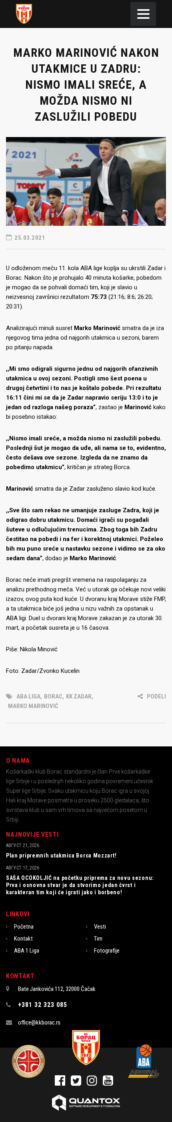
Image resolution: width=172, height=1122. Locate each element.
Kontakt (23, 938)
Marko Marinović (33, 706)
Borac (53, 696)
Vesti (100, 926)
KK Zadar (79, 696)
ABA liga (28, 696)
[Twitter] (79, 1082)
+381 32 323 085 (42, 1005)
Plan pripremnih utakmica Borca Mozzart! (61, 855)
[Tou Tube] (110, 1082)
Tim (98, 938)
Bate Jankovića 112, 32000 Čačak (57, 989)
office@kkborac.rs (39, 1022)
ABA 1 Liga (26, 950)
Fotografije (107, 950)
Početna (24, 926)
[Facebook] (63, 1082)
